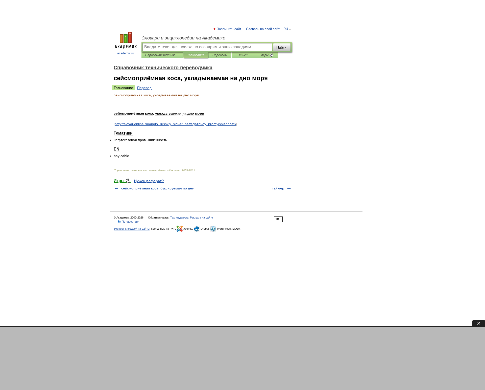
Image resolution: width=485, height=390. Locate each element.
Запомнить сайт (229, 29)
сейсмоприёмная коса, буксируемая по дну (157, 188)
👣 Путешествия (128, 221)
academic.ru (125, 53)
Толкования (195, 55)
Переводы (219, 55)
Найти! (281, 47)
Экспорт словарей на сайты (132, 228)
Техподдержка (179, 217)
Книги (243, 55)
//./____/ (175, 124)
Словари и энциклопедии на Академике (183, 37)
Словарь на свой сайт (263, 29)
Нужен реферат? (149, 181)
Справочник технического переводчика (162, 55)
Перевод (144, 88)
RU (285, 29)
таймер (278, 188)
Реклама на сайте (201, 217)
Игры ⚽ (267, 55)
